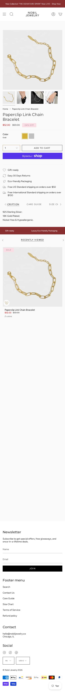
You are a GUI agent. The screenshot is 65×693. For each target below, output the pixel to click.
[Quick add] (7, 303)
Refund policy (10, 615)
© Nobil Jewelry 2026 (12, 670)
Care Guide (8, 598)
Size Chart (8, 604)
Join (33, 568)
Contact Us (8, 592)
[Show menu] (4, 14)
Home (5, 109)
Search (6, 587)
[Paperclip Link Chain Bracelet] (32, 277)
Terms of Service (11, 610)
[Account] (53, 14)
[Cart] (60, 14)
